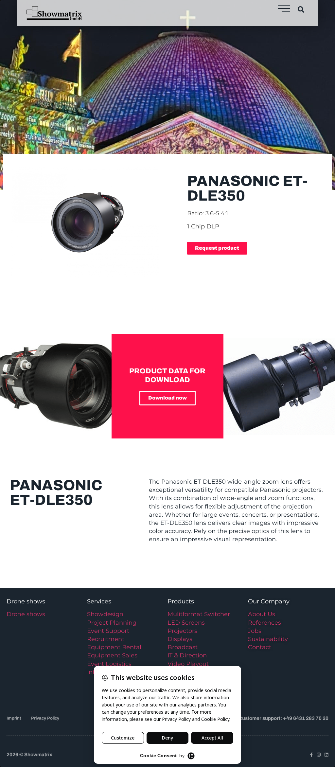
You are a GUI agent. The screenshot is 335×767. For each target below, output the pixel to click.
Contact (259, 647)
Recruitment (105, 639)
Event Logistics (109, 664)
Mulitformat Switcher (199, 614)
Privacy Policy (45, 718)
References (264, 622)
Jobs (254, 630)
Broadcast (183, 647)
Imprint (14, 718)
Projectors (182, 630)
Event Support (108, 630)
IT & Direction (187, 655)
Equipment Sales (112, 655)
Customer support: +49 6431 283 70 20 (283, 718)
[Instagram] (319, 755)
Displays (180, 639)
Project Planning (111, 622)
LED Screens (186, 622)
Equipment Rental (114, 647)
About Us (261, 614)
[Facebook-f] (311, 755)
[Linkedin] (326, 755)
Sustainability (268, 639)
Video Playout (188, 664)
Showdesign (105, 614)
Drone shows (26, 614)
